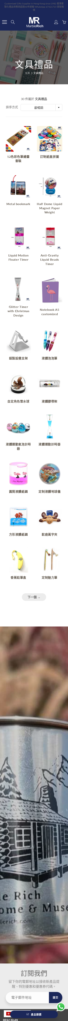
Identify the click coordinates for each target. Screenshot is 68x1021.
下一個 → (34, 597)
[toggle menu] (4, 22)
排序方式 (12, 107)
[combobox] (41, 107)
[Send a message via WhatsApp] (61, 1007)
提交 (56, 997)
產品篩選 (36, 1014)
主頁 (27, 72)
